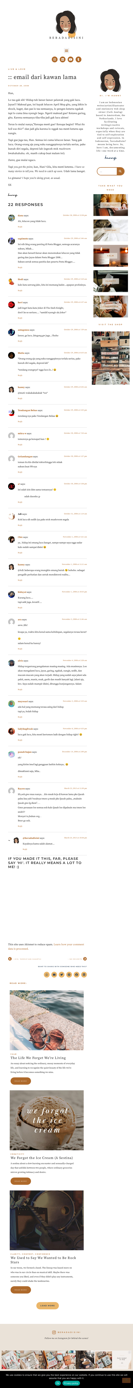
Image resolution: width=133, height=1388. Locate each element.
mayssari (23, 701)
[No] (126, 1380)
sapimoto (23, 238)
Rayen (21, 788)
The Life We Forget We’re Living (38, 1058)
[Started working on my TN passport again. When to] (66, 1360)
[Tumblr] (78, 59)
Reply (20, 227)
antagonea (23, 330)
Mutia (21, 353)
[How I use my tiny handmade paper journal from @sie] (103, 1360)
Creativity (17, 1154)
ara (20, 619)
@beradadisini (31, 838)
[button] (66, 50)
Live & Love (17, 69)
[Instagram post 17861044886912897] (85, 1360)
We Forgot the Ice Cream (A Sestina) (42, 1158)
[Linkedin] (63, 59)
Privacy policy (71, 1383)
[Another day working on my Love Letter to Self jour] (11, 1360)
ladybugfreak (25, 729)
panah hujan (25, 752)
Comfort (28, 1254)
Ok (57, 1383)
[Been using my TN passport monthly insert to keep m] (48, 1360)
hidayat (22, 592)
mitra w (22, 433)
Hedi (20, 279)
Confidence (42, 1254)
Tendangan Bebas (27, 410)
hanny (21, 387)
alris (20, 660)
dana (20, 215)
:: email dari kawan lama (42, 77)
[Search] (120, 171)
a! (19, 484)
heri (20, 302)
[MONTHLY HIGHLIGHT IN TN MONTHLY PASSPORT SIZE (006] (29, 1360)
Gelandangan (25, 456)
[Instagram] (55, 59)
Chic (20, 537)
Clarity (15, 1254)
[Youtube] (70, 59)
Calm (14, 1054)
